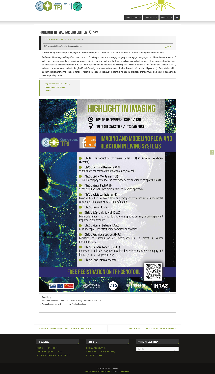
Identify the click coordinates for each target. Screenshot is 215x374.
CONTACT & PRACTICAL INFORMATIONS (53, 355)
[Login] (212, 152)
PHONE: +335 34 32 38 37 (46, 348)
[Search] (175, 349)
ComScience (124, 371)
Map (169, 47)
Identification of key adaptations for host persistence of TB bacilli (65, 328)
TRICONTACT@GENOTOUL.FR (49, 352)
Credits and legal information (97, 371)
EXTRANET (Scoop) (94, 355)
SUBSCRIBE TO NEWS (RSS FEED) (100, 352)
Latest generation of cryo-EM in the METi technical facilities (152, 328)
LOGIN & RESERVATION (96, 348)
